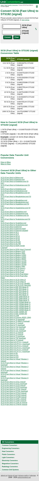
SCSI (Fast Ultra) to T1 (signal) (12, 323)
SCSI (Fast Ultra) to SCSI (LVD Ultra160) (16, 285)
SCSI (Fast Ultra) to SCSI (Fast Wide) (14, 274)
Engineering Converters (10, 448)
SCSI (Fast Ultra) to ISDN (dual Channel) (16, 249)
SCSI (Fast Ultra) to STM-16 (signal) (14, 402)
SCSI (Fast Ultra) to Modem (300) (13, 253)
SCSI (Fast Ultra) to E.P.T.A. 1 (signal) (14, 342)
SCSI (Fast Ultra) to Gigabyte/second (14, 213)
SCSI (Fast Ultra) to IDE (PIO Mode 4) (14, 295)
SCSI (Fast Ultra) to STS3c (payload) (14, 391)
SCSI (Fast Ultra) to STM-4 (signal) (13, 401)
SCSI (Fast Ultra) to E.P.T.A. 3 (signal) (14, 350)
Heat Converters (8, 451)
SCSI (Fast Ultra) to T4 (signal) (12, 340)
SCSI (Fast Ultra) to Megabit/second (14, 200)
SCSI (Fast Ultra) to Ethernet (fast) (13, 229)
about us (4, 475)
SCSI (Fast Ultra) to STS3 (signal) (13, 385)
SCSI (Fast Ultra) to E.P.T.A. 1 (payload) (15, 344)
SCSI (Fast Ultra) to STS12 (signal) (14, 393)
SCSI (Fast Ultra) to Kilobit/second (13, 189)
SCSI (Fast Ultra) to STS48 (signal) (14, 397)
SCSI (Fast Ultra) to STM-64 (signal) (14, 404)
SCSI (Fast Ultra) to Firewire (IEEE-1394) (16, 317)
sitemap (33, 475)
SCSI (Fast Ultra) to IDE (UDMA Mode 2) (15, 306)
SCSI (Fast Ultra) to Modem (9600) (13, 259)
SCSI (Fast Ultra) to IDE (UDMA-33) (14, 312)
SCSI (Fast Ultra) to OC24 (10, 238)
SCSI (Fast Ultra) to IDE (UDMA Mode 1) (15, 304)
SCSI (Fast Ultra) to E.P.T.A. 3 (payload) (15, 351)
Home (2, 5)
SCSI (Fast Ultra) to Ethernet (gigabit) (14, 230)
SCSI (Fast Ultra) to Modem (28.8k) (13, 263)
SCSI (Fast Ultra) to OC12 (10, 236)
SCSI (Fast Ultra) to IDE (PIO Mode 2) (14, 291)
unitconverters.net (24, 477)
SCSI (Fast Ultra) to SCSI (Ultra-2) (13, 280)
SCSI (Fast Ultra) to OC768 (11, 244)
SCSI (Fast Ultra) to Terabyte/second (14, 225)
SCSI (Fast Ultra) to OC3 (10, 234)
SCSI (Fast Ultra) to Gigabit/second (14, 212)
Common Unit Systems (10, 469)
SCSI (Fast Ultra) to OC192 (11, 242)
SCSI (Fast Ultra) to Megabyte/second (14, 202)
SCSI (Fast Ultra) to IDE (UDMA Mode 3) (15, 308)
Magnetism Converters (10, 463)
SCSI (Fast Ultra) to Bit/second (12, 178)
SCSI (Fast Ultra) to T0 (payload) (13, 319)
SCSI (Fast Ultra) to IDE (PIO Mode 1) (14, 289)
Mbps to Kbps (6, 164)
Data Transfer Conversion (11, 5)
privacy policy (24, 475)
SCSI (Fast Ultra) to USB (10, 316)
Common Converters (9, 445)
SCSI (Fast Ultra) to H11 (9, 355)
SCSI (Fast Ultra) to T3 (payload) (13, 336)
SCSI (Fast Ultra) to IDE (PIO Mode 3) (14, 293)
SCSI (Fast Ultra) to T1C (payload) (13, 331)
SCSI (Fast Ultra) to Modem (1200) (13, 255)
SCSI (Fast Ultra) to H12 (10, 357)
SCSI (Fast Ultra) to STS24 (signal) (14, 395)
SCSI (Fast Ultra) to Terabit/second (13, 223)
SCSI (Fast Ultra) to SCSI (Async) (13, 268)
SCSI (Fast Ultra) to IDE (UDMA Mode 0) (15, 302)
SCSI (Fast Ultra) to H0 (9, 353)
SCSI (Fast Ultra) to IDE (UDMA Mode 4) (15, 310)
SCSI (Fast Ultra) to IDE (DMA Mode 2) (15, 300)
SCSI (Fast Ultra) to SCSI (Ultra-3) (13, 282)
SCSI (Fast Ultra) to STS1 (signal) (13, 382)
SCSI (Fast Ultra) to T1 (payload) (13, 325)
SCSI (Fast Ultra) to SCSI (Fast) (12, 272)
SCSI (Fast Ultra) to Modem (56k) (13, 266)
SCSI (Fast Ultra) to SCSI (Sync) (13, 270)
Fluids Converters (8, 454)
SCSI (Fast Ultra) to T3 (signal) (12, 334)
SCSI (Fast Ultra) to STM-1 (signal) (13, 399)
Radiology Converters (10, 466)
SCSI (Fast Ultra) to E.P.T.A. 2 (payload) (15, 348)
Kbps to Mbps (6, 162)
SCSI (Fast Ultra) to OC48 (10, 240)
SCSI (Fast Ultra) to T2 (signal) (12, 333)
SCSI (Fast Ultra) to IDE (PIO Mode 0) (14, 287)
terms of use (12, 475)
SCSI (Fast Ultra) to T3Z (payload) (13, 338)
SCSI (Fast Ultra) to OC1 (10, 232)
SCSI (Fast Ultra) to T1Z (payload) (13, 327)
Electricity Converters (10, 460)
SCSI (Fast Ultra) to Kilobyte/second (14, 191)
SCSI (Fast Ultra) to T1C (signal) (13, 329)
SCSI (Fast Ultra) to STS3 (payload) (14, 387)
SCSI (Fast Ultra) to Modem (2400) (13, 257)
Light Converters (8, 457)
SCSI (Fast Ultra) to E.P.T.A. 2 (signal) (14, 346)
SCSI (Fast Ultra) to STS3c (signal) (13, 389)
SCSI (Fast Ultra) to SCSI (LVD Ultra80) (15, 283)
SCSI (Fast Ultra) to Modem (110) (13, 251)
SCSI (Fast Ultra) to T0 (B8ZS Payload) (15, 321)
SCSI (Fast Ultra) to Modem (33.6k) (13, 264)
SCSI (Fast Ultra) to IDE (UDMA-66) (14, 314)
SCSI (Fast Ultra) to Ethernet (11, 227)
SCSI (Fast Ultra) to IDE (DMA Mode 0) (15, 297)
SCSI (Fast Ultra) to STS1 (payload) (14, 384)
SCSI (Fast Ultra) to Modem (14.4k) (13, 261)
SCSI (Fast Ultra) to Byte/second (13, 179)
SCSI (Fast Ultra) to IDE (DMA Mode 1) (15, 299)
